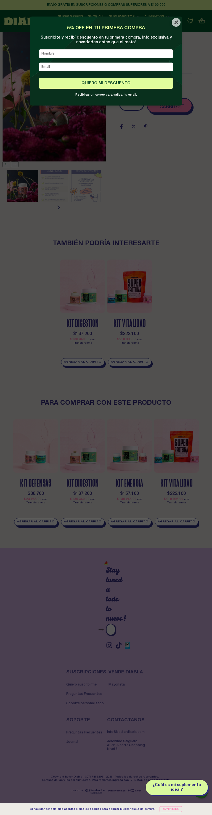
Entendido (171, 809)
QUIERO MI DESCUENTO (106, 83)
